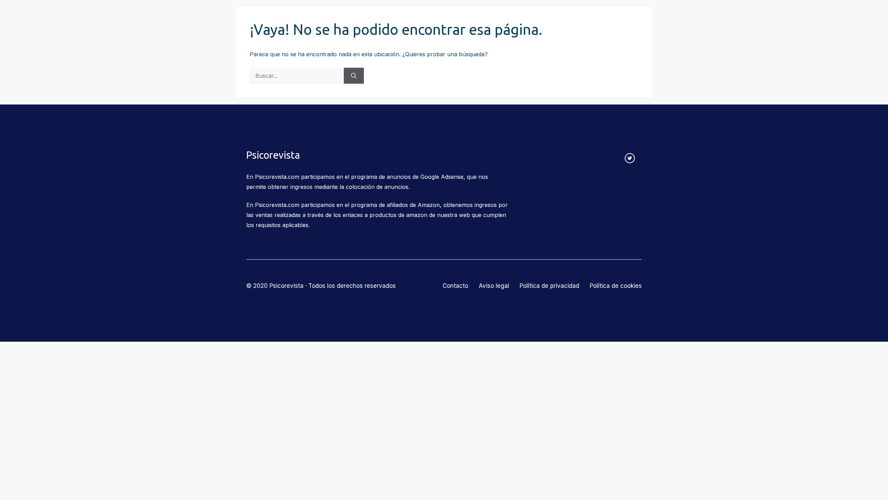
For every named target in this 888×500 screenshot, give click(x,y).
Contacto (609, 18)
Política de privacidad (549, 285)
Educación (460, 18)
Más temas (561, 18)
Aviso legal (494, 285)
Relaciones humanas (400, 18)
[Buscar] (354, 76)
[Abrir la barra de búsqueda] (637, 18)
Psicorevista (267, 18)
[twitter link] (630, 158)
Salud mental (510, 18)
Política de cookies (616, 285)
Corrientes (341, 18)
